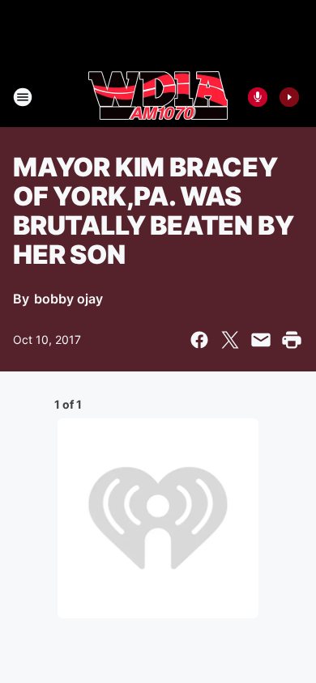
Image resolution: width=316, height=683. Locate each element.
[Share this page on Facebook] (199, 340)
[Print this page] (291, 340)
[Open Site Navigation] (22, 97)
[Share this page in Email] (261, 340)
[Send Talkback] (257, 97)
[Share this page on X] (230, 340)
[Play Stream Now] (289, 97)
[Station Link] (158, 97)
